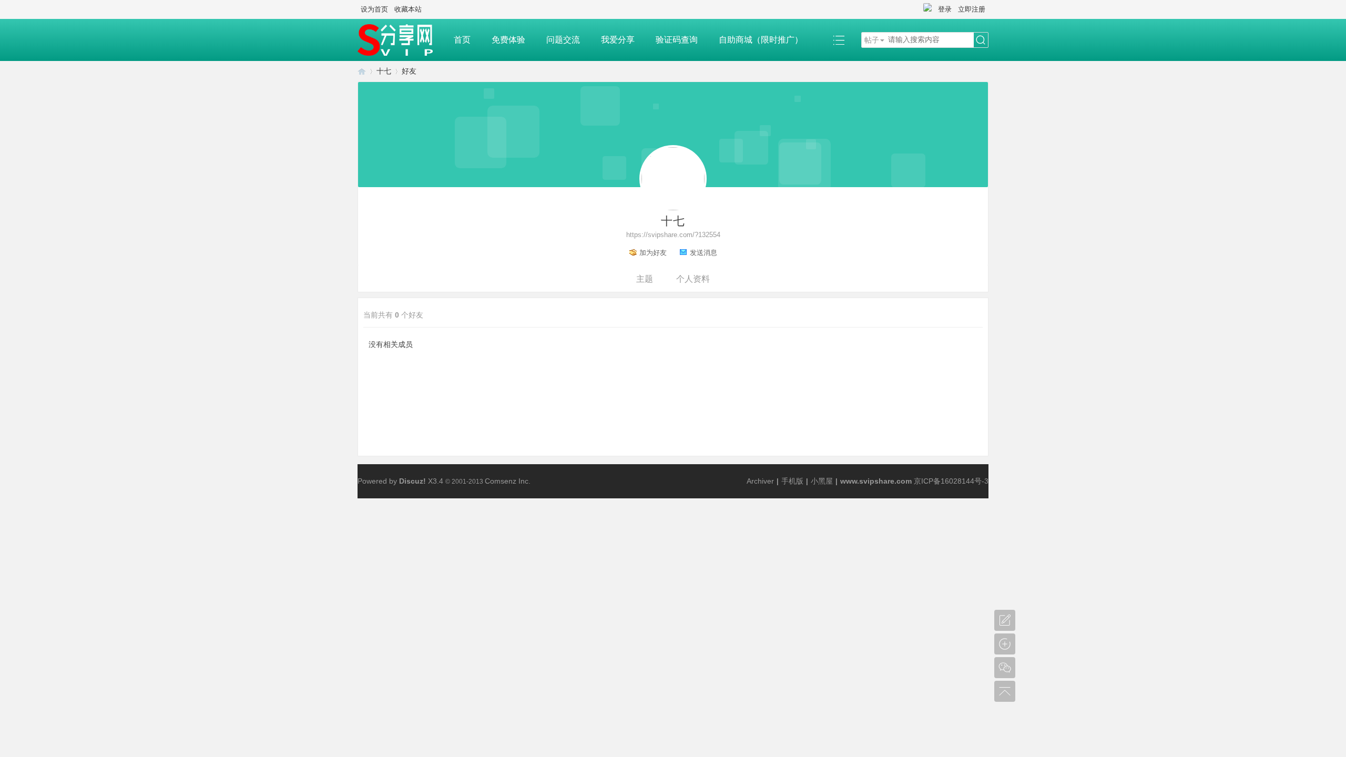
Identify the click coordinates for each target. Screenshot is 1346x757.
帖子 (871, 40)
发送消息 (703, 253)
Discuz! (412, 481)
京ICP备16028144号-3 (951, 481)
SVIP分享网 (362, 71)
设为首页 (374, 9)
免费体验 (508, 39)
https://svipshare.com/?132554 (673, 235)
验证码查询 (677, 39)
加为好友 (653, 253)
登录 (945, 9)
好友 (409, 71)
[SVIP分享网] (400, 40)
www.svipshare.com (876, 481)
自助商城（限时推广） (761, 39)
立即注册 (971, 9)
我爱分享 (618, 39)
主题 (644, 278)
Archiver (760, 481)
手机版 (792, 481)
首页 (462, 39)
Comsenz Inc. (508, 481)
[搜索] (981, 40)
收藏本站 (408, 9)
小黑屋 (822, 481)
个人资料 (693, 278)
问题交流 (563, 39)
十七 (383, 71)
